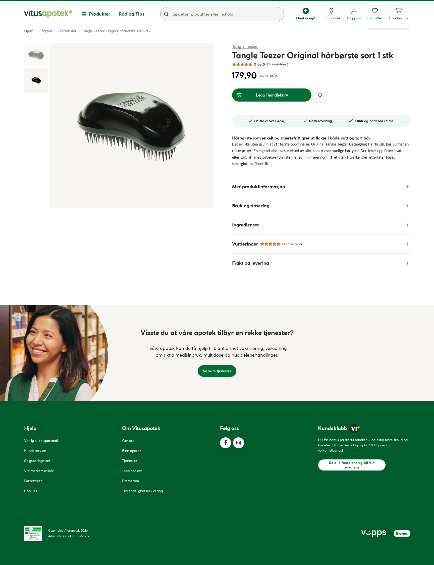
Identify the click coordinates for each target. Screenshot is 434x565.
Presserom (130, 481)
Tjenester (129, 460)
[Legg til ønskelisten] (320, 95)
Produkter (100, 14)
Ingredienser (245, 225)
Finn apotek (131, 450)
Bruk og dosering (250, 206)
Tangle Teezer (245, 46)
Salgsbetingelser (37, 460)
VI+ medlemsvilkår (39, 470)
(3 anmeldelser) (277, 64)
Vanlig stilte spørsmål (41, 440)
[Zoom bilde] (131, 125)
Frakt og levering (250, 263)
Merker (84, 536)
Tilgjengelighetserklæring (142, 491)
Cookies (30, 491)
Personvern (33, 481)
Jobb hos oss (132, 470)
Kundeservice (35, 450)
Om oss (128, 440)
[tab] (36, 55)
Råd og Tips (131, 14)
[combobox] (222, 14)
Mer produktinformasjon (258, 187)
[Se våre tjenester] (217, 353)
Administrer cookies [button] (61, 536)
